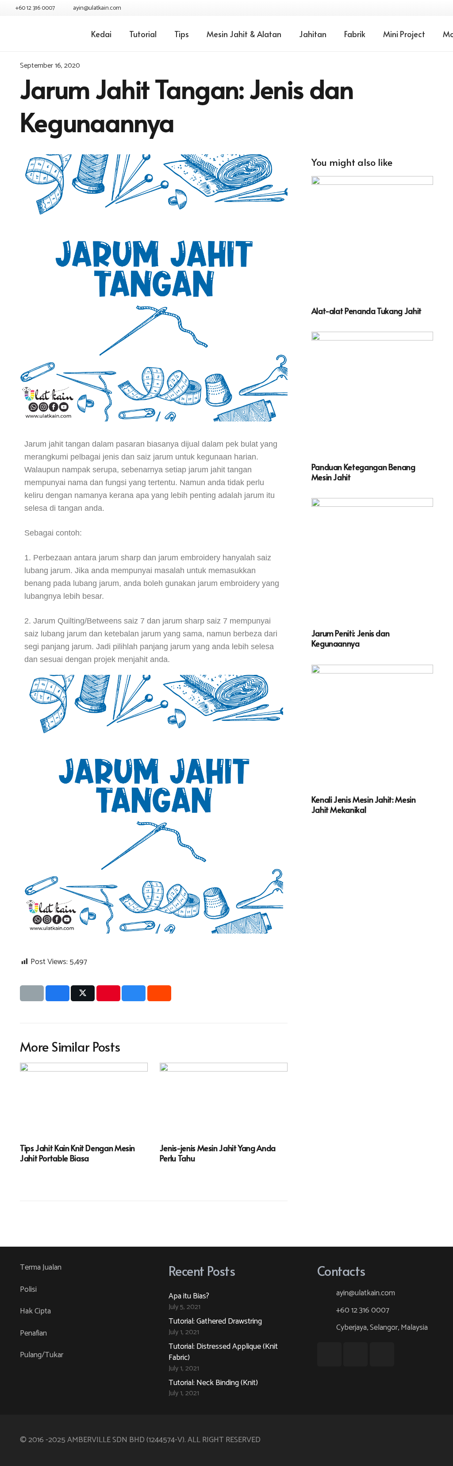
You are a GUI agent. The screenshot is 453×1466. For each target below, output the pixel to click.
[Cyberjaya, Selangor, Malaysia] (326, 1328)
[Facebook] (405, 8)
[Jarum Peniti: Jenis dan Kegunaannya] (372, 559)
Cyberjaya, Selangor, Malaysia (382, 1327)
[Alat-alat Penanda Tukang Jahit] (372, 237)
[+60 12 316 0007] (326, 1311)
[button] (33, 806)
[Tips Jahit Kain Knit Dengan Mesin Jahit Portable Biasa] (84, 1098)
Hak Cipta (35, 1311)
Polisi (28, 1289)
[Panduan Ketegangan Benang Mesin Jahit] (372, 392)
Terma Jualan (40, 1267)
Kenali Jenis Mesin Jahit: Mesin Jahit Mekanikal (363, 804)
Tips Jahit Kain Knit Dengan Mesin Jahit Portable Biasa (77, 1153)
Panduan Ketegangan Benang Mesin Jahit (363, 471)
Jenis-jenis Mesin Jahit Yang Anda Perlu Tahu (218, 1153)
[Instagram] (437, 8)
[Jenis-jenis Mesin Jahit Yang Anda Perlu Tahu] (224, 1098)
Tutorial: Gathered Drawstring (215, 1321)
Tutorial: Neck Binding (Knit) (213, 1382)
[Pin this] (108, 993)
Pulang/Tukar (41, 1355)
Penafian (33, 1333)
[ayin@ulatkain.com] (326, 1293)
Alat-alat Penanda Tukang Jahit (366, 310)
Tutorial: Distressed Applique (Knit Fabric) (223, 1352)
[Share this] (57, 993)
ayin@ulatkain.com (365, 1293)
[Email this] (32, 993)
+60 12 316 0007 (362, 1310)
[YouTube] (421, 8)
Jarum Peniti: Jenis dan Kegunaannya (350, 638)
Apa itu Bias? (189, 1296)
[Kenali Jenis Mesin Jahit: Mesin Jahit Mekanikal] (372, 725)
